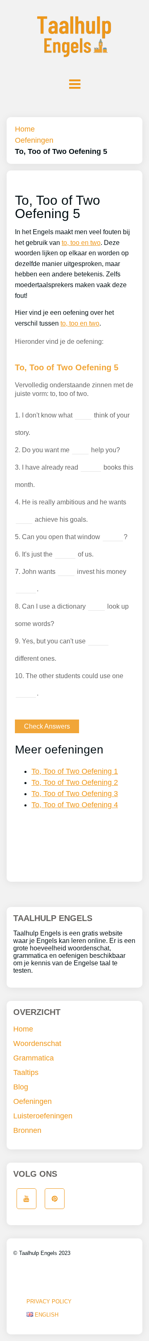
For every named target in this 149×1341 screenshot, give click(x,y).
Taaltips (25, 1072)
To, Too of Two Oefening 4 (74, 805)
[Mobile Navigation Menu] (74, 84)
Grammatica (33, 1058)
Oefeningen (34, 140)
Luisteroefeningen (42, 1116)
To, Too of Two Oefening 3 (74, 793)
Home (25, 129)
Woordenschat (37, 1043)
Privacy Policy (49, 1301)
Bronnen (27, 1130)
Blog (20, 1087)
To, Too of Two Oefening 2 (74, 782)
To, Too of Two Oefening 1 (74, 771)
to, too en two (81, 242)
